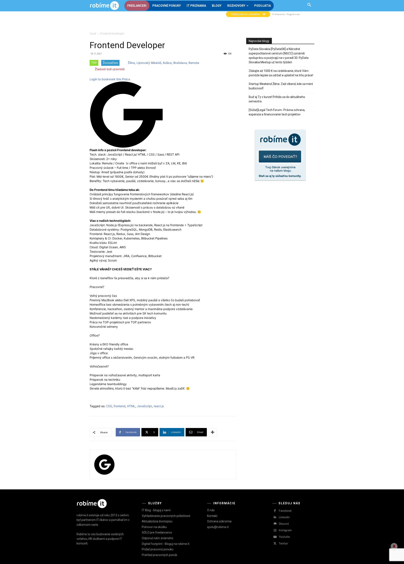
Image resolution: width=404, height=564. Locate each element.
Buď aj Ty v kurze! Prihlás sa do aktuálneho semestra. (277, 99)
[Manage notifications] (394, 546)
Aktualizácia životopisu (157, 521)
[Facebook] (275, 510)
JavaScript (144, 406)
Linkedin (284, 517)
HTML (131, 406)
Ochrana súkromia (219, 521)
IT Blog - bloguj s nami (156, 510)
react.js (159, 406)
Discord (284, 523)
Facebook (285, 510)
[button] (309, 5)
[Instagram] (275, 530)
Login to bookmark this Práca (110, 79)
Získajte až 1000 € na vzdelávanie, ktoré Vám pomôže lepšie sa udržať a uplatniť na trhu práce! (281, 73)
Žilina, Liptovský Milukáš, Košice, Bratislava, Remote (163, 63)
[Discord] (275, 523)
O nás (211, 510)
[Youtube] (275, 537)
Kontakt (212, 516)
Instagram (285, 530)
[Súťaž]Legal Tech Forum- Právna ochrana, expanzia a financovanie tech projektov (277, 112)
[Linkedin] (275, 517)
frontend (119, 406)
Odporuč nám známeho (157, 538)
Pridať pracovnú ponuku (157, 549)
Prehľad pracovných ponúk (159, 555)
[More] (212, 432)
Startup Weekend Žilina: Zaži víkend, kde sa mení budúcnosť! (281, 86)
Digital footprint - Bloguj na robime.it (165, 544)
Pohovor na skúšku (154, 527)
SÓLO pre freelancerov (157, 532)
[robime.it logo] (104, 5)
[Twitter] (275, 543)
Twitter (283, 543)
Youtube (284, 536)
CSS (109, 406)
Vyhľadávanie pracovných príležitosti (166, 516)
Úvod (93, 33)
